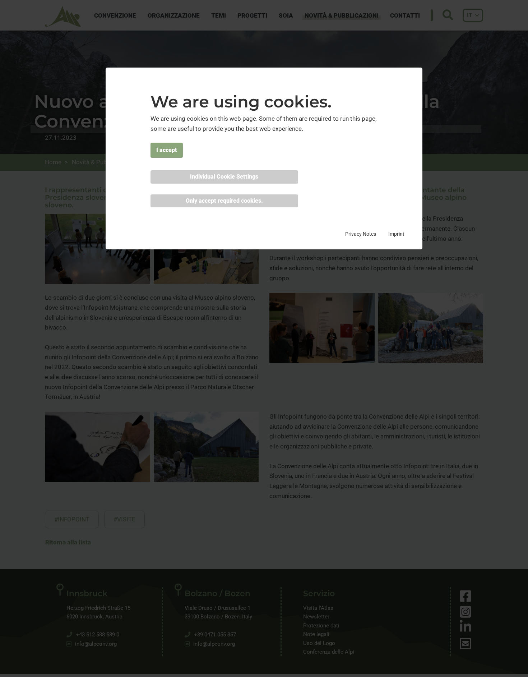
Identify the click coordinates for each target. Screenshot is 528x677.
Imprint (396, 234)
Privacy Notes (360, 234)
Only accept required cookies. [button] (224, 200)
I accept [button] (166, 150)
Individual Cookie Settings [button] (224, 177)
